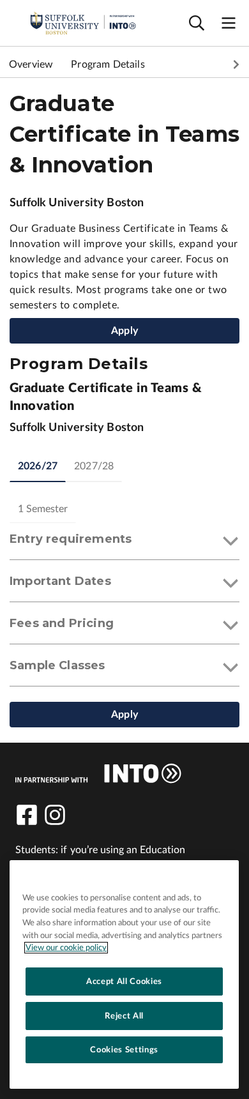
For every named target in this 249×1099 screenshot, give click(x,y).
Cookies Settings (124, 1049)
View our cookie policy (66, 947)
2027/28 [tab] (94, 466)
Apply (124, 331)
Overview (31, 64)
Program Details (107, 64)
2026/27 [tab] (37, 466)
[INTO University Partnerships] (98, 773)
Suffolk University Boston (77, 203)
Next (236, 64)
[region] (124, 974)
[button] (124, 541)
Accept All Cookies (124, 981)
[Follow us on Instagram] (54, 814)
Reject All (124, 1016)
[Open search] (196, 23)
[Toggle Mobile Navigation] (228, 23)
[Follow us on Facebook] (26, 814)
